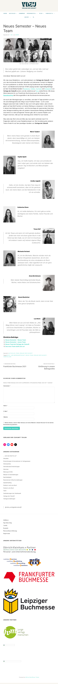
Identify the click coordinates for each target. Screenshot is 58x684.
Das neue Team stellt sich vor (15, 346)
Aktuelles (12, 13)
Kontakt (5, 528)
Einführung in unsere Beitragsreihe (46, 366)
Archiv (26, 17)
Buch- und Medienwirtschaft (16, 355)
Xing (37, 91)
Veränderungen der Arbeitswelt (12, 493)
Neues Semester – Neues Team (15, 340)
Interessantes (7, 464)
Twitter (33, 89)
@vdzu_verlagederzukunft (13, 507)
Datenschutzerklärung (10, 531)
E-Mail (5, 411)
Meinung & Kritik (8, 472)
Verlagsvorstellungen (9, 498)
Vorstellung (7, 356)
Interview (5, 469)
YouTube (38, 89)
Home (5, 13)
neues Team (29, 355)
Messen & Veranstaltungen (10, 474)
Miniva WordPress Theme (32, 677)
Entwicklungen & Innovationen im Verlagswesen (16, 461)
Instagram (48, 89)
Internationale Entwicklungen (11, 466)
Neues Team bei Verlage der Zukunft (17, 344)
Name (5, 405)
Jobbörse (22, 13)
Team (40, 13)
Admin (17, 34)
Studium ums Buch (8, 488)
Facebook (26, 89)
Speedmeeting (31, 13)
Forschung (49, 13)
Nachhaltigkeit (7, 477)
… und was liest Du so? (9, 456)
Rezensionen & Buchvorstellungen (12, 480)
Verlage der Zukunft (26, 353)
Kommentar (6, 385)
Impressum (6, 533)
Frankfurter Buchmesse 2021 (14, 365)
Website (5, 417)
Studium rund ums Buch (10, 485)
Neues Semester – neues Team (15, 342)
